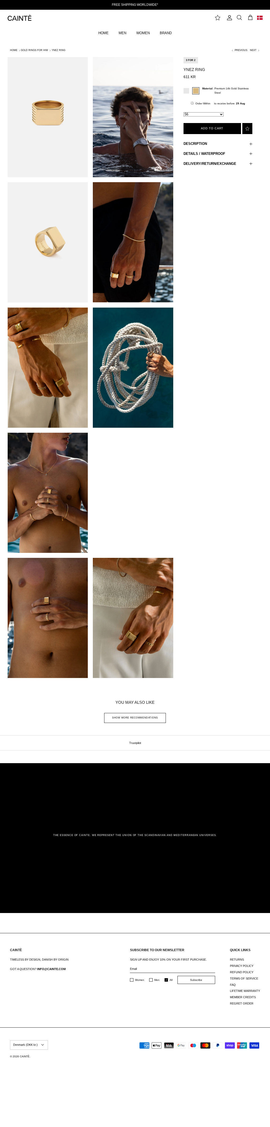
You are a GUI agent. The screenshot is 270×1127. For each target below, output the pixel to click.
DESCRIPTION (195, 144)
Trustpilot (135, 742)
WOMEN (143, 33)
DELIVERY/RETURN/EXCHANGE (210, 164)
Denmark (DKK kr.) (25, 1044)
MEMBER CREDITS (243, 997)
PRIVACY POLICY (241, 965)
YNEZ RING (58, 50)
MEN (122, 33)
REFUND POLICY (241, 972)
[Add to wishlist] (247, 128)
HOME (103, 33)
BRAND (166, 33)
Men (157, 979)
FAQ (233, 984)
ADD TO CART (212, 128)
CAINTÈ (25, 1056)
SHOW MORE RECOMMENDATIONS (135, 717)
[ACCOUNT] (228, 18)
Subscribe (196, 979)
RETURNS (237, 959)
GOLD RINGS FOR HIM (34, 50)
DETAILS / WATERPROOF (204, 154)
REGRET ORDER (241, 1003)
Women (139, 979)
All (171, 979)
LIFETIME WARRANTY (245, 990)
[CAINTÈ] (19, 18)
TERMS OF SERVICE (244, 978)
